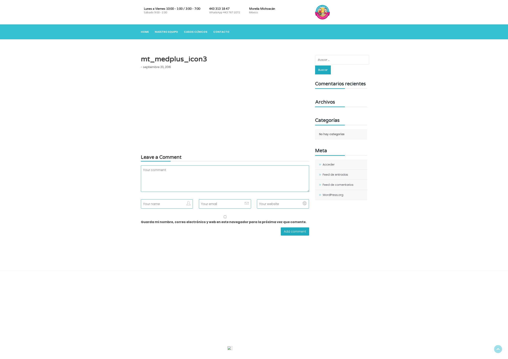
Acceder (329, 165)
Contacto (221, 32)
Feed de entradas (335, 175)
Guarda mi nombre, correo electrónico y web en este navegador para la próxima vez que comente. (223, 222)
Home (145, 32)
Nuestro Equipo (166, 32)
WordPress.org (333, 195)
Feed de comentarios (338, 185)
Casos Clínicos (195, 32)
